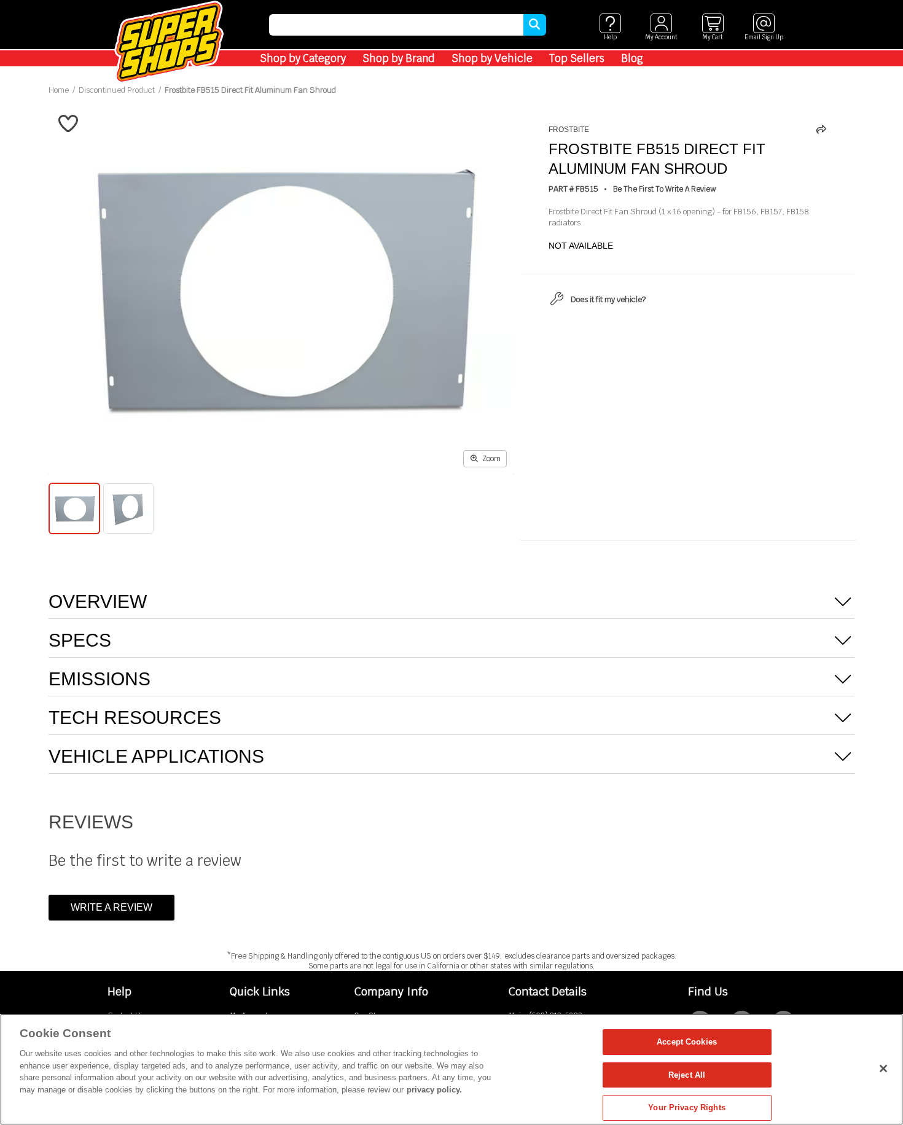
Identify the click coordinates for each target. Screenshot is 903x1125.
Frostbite (569, 129)
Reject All (686, 1075)
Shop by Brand (398, 58)
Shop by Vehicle (492, 58)
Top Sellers (576, 58)
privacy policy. (434, 1089)
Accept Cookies (687, 1041)
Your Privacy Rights (686, 1107)
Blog (632, 58)
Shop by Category (303, 58)
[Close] (883, 1068)
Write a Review (111, 907)
